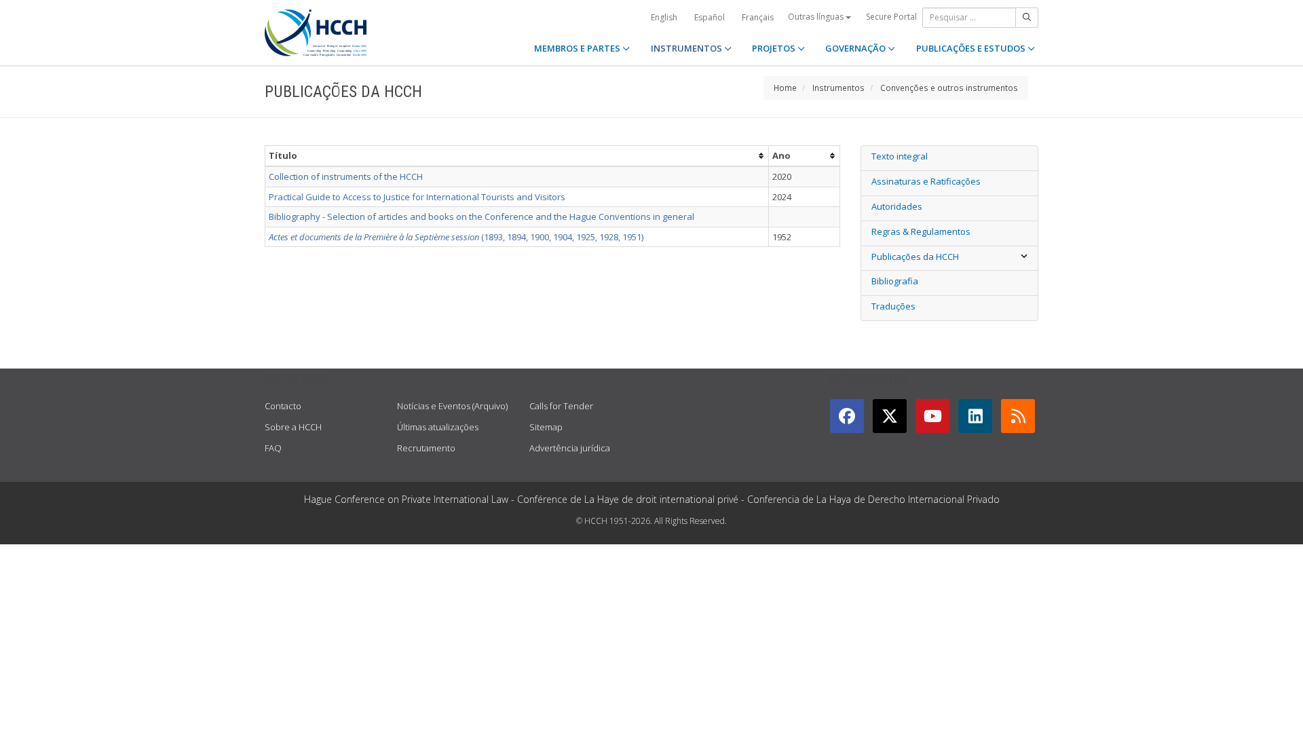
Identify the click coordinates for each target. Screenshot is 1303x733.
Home (785, 87)
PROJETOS (774, 48)
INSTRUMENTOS (687, 48)
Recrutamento (426, 448)
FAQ (273, 448)
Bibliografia (894, 281)
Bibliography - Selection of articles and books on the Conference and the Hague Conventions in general (481, 216)
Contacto (283, 406)
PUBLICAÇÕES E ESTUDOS (971, 48)
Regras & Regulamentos (920, 231)
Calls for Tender (561, 406)
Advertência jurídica (569, 448)
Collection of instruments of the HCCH (346, 176)
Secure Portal (891, 16)
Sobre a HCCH (293, 427)
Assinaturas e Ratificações (926, 181)
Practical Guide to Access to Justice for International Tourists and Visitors (417, 197)
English (664, 17)
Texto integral (899, 156)
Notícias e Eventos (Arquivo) (452, 406)
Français (758, 17)
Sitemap (546, 427)
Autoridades (896, 206)
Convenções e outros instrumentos (949, 87)
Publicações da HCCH (915, 256)
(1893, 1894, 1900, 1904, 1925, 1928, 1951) (456, 237)
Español (709, 17)
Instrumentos (838, 87)
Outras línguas (817, 16)
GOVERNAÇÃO (856, 48)
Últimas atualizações (437, 427)
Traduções (893, 306)
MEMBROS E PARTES (578, 48)
